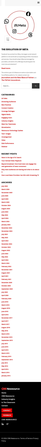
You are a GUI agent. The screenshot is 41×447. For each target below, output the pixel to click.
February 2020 (6, 299)
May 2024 (4, 215)
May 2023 (4, 237)
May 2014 (4, 366)
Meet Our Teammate (8, 124)
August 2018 (5, 308)
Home (3, 393)
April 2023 (4, 241)
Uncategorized (6, 137)
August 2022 (5, 250)
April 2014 (4, 369)
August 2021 (5, 273)
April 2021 (4, 276)
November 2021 (6, 270)
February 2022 (6, 266)
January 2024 (5, 225)
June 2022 (4, 254)
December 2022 (6, 244)
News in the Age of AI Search (11, 157)
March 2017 (5, 324)
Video (3, 140)
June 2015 (4, 347)
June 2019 (4, 302)
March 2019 (5, 305)
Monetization (6, 127)
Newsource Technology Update (12, 130)
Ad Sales (4, 98)
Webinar (4, 146)
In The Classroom (8, 402)
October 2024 (6, 205)
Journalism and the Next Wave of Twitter (17, 77)
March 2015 (5, 353)
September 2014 (7, 360)
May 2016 (4, 331)
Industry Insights (7, 121)
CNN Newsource (7, 396)
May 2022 (4, 257)
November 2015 (6, 337)
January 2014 (5, 376)
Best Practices (6, 105)
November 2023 (6, 231)
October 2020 (6, 286)
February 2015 (6, 356)
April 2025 (4, 199)
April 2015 (4, 350)
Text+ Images (6, 134)
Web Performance (7, 143)
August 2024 (5, 209)
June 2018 (4, 311)
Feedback (7, 415)
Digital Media (5, 114)
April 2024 (4, 218)
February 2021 (6, 279)
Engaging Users (6, 118)
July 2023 (4, 234)
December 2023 (6, 228)
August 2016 (5, 327)
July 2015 (4, 343)
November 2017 (6, 318)
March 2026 (5, 189)
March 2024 (5, 221)
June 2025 (4, 196)
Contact (4, 406)
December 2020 (6, 282)
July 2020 (4, 292)
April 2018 (4, 315)
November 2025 (6, 192)
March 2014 (5, 372)
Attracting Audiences (8, 102)
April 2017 (4, 321)
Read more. (6, 68)
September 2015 (7, 340)
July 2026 (4, 186)
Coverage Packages (8, 111)
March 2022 (5, 263)
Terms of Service (26, 438)
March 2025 (5, 202)
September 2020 (7, 289)
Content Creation (7, 108)
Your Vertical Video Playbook (11, 161)
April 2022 (4, 260)
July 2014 (4, 363)
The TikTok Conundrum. (11, 80)
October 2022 (6, 247)
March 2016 (5, 334)
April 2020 (4, 295)
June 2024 (4, 212)
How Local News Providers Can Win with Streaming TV (20, 175)
